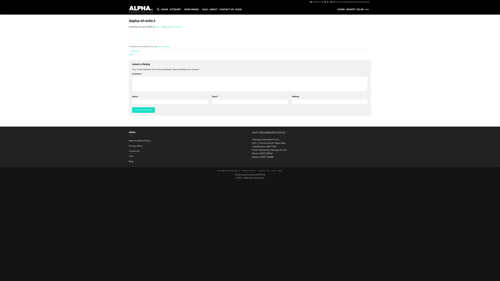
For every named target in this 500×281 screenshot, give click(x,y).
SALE (205, 9)
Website (295, 96)
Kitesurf (175, 9)
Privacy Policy (136, 145)
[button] (350, 2)
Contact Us (226, 9)
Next (132, 54)
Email (215, 96)
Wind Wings (191, 9)
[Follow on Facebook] (322, 2)
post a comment (163, 46)
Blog (239, 9)
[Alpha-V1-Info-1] (145, 36)
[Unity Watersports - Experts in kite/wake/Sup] (141, 9)
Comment (137, 73)
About (214, 9)
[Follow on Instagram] (325, 2)
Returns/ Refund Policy (140, 140)
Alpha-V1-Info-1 (174, 26)
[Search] (158, 9)
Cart (131, 156)
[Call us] (328, 2)
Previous (134, 50)
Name (135, 96)
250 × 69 (159, 26)
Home (164, 9)
